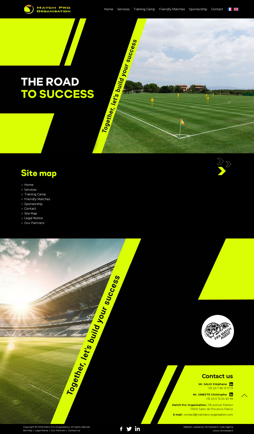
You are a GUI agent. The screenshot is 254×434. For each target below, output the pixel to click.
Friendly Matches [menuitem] (172, 9)
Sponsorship (33, 204)
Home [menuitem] (108, 9)
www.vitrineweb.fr (223, 430)
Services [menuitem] (123, 9)
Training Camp (35, 194)
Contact (30, 208)
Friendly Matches (37, 199)
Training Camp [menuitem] (144, 9)
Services (30, 189)
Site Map (30, 213)
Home (28, 185)
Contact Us (74, 430)
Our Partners (34, 223)
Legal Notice (33, 218)
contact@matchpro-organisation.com (208, 414)
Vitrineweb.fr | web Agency (219, 426)
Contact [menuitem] (217, 9)
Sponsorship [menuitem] (198, 9)
